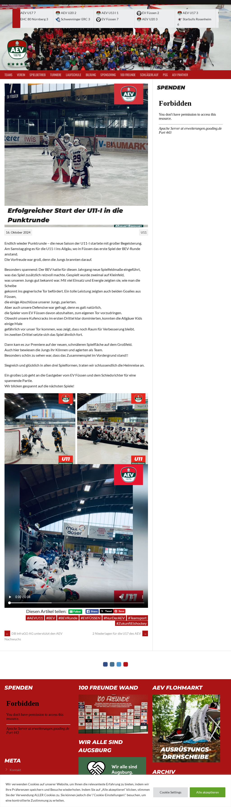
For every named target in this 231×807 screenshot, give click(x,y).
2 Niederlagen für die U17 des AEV (119, 633)
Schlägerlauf (149, 74)
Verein (21, 74)
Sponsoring (108, 74)
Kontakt (15, 770)
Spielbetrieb (38, 74)
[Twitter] (119, 664)
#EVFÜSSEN (90, 618)
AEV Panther (180, 74)
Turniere (55, 74)
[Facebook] (105, 664)
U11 (144, 232)
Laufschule (73, 74)
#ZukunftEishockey (131, 623)
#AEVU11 (35, 618)
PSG (165, 74)
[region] (115, 791)
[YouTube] (125, 664)
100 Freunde (128, 74)
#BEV (50, 618)
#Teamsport (137, 618)
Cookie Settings (170, 792)
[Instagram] (112, 664)
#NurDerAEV (114, 618)
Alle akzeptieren (207, 792)
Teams (8, 74)
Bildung (91, 74)
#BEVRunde (67, 618)
